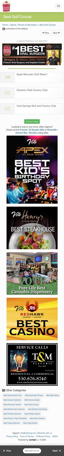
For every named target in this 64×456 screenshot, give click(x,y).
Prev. (46, 32)
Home (5, 24)
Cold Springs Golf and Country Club (36, 105)
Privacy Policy (12, 436)
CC (7, 93)
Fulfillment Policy (43, 436)
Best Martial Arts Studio (37, 409)
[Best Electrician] (32, 364)
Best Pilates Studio (32, 413)
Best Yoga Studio (30, 423)
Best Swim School (37, 418)
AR (7, 77)
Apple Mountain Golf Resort (32, 74)
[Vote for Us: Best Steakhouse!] (32, 227)
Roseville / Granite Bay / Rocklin (36, 131)
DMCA (55, 436)
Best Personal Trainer (12, 404)
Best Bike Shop (52, 395)
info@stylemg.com (28, 433)
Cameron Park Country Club (32, 90)
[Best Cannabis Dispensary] (32, 273)
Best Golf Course (48, 24)
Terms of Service (27, 436)
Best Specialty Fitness (34, 395)
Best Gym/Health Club (13, 395)
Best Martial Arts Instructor (14, 409)
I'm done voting (32, 121)
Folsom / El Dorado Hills (32, 129)
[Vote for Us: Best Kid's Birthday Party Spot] (32, 169)
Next (55, 32)
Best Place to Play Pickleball (15, 418)
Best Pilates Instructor (12, 413)
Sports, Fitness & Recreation (23, 24)
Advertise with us (44, 433)
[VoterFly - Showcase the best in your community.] (34, 439)
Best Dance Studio (32, 400)
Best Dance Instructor (12, 400)
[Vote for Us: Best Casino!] (32, 318)
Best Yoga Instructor (12, 423)
